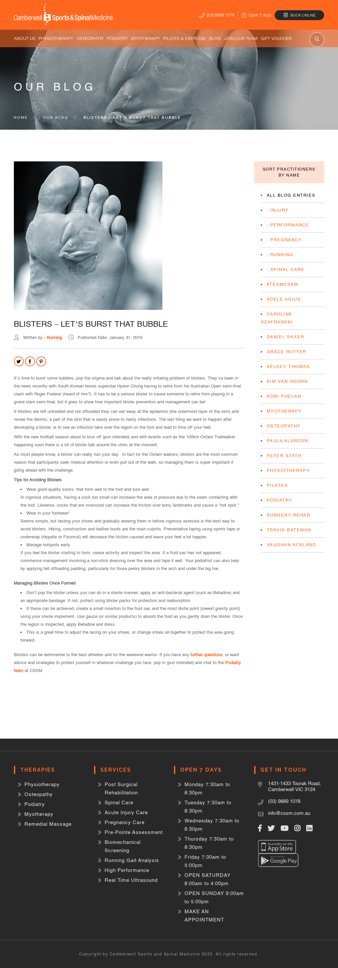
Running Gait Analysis (132, 860)
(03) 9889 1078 (220, 15)
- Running (53, 337)
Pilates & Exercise (184, 38)
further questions (206, 654)
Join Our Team (240, 38)
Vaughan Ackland (291, 544)
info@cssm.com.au (289, 813)
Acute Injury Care (126, 812)
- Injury (278, 210)
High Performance (127, 870)
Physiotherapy (56, 38)
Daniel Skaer (285, 336)
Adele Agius (284, 299)
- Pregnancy (284, 239)
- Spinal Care (286, 269)
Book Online (303, 15)
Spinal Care (119, 802)
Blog (215, 38)
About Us (24, 38)
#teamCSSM (282, 284)
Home (21, 118)
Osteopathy (90, 38)
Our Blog (55, 118)
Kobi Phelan (284, 396)
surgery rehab (289, 515)
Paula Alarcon (287, 440)
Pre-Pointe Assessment (134, 832)
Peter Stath (284, 455)
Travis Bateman (289, 529)
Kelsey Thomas (288, 366)
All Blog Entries (291, 195)
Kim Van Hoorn (287, 381)
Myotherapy (145, 38)
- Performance (288, 224)
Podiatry (117, 38)
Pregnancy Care (125, 822)
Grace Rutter (286, 351)
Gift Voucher (276, 38)
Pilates (277, 485)
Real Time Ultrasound (131, 880)
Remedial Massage (48, 824)
